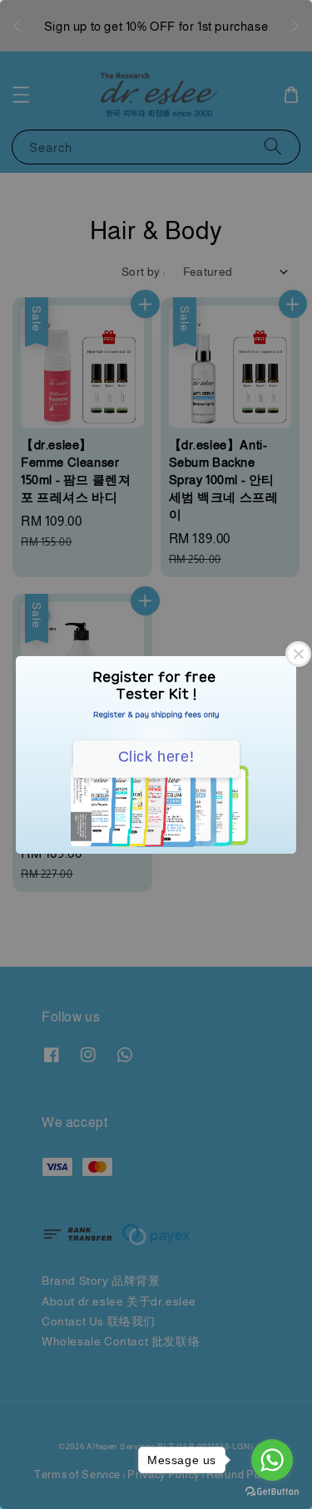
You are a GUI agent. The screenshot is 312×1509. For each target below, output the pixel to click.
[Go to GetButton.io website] (272, 1492)
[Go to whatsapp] (272, 1460)
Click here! (156, 755)
